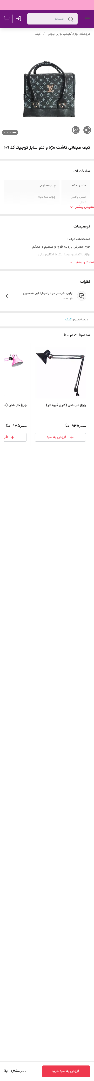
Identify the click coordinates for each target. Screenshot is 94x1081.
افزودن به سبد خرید (66, 1071)
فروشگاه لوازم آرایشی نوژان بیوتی (68, 34)
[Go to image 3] (7, 132)
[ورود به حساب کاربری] (19, 19)
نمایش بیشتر (84, 207)
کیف (37, 34)
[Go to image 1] (14, 132)
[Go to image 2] (10, 132)
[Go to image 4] (4, 132)
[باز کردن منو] (86, 19)
